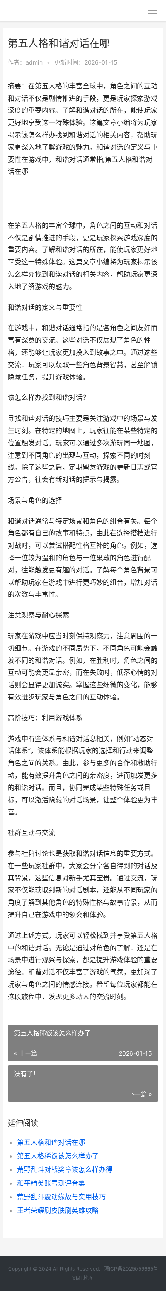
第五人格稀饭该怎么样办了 (58, 1156)
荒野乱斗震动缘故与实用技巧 (61, 1196)
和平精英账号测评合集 (51, 1183)
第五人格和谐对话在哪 (51, 1142)
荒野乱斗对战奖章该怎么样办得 (64, 1169)
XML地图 (83, 1278)
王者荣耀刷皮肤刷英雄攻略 (58, 1210)
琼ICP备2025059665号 (131, 1269)
